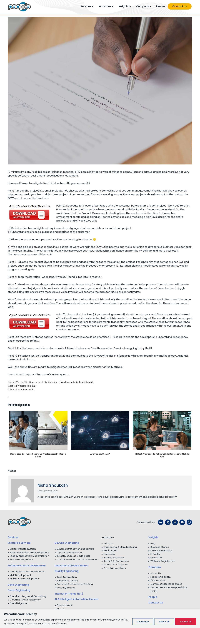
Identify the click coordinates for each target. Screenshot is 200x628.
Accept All (186, 621)
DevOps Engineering (67, 543)
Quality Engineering (67, 571)
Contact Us (179, 6)
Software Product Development (27, 565)
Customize (143, 621)
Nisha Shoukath (53, 485)
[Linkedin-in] (160, 522)
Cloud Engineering (19, 590)
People (160, 6)
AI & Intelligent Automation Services (76, 599)
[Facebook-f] (175, 522)
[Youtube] (182, 522)
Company (142, 6)
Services (85, 6)
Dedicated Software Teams (71, 565)
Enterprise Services (19, 543)
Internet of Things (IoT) (69, 593)
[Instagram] (189, 522)
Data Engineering (18, 584)
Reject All (164, 621)
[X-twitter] (168, 522)
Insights (124, 6)
